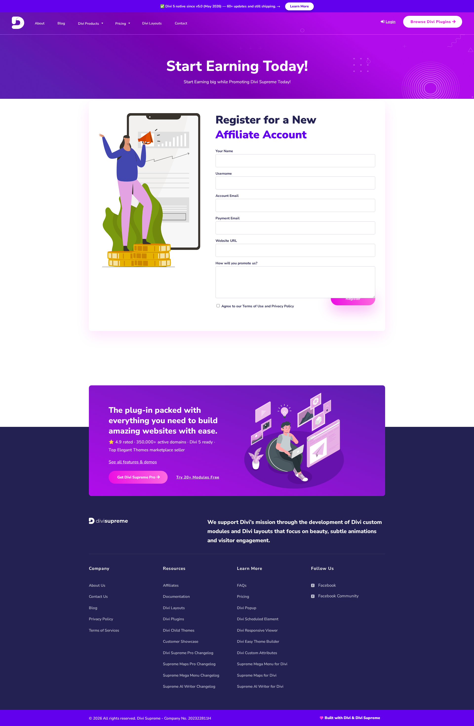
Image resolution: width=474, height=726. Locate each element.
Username (224, 173)
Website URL (226, 240)
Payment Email (227, 218)
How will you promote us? (236, 263)
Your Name (224, 151)
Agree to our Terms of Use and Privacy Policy (257, 306)
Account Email (227, 195)
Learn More (299, 6)
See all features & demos (133, 462)
